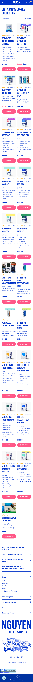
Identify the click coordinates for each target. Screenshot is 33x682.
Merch (4, 588)
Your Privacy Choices (10, 670)
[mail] (11, 657)
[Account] (26, 3)
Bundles (4, 586)
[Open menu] (3, 2)
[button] (5, 35)
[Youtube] (22, 657)
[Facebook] (14, 657)
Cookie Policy (16, 678)
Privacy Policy (16, 676)
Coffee (4, 581)
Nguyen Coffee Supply (19, 662)
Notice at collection (5, 672)
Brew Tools (5, 583)
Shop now (9, 69)
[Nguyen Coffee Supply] (16, 2)
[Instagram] (18, 657)
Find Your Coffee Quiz (9, 591)
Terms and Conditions (16, 680)
